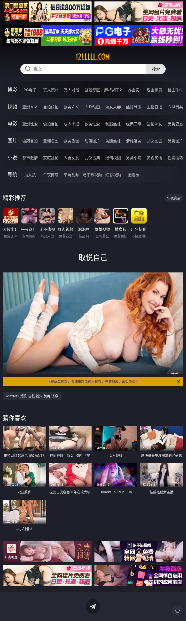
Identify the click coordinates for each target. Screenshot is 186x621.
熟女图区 (154, 140)
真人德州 (51, 90)
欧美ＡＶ (71, 107)
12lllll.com (93, 57)
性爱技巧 (175, 157)
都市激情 (30, 157)
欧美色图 (71, 140)
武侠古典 (92, 157)
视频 (12, 107)
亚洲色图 (51, 140)
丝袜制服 (133, 107)
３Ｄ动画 (92, 107)
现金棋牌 (154, 90)
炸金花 (134, 90)
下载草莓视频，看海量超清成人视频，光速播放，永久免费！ (93, 381)
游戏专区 (92, 90)
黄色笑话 (154, 157)
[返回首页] (177, 610)
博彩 (12, 90)
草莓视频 (71, 174)
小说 (12, 157)
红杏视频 (113, 174)
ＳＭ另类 (175, 107)
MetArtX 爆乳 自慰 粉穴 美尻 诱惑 (32, 396)
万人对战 (71, 90)
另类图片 (175, 140)
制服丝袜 (113, 124)
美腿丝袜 (113, 140)
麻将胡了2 (113, 90)
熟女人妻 (113, 107)
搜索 (156, 69)
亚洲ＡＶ (30, 107)
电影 (12, 123)
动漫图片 (92, 140)
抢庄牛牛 (175, 90)
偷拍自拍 (51, 124)
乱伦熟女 (154, 124)
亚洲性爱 (30, 124)
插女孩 (30, 174)
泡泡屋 (134, 174)
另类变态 (175, 124)
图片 (12, 140)
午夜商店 (51, 174)
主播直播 (154, 107)
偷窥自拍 (30, 140)
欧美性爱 (92, 124)
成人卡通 (71, 124)
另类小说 (133, 157)
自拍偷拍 (51, 107)
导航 (12, 174)
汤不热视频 (92, 174)
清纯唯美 (133, 140)
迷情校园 (113, 157)
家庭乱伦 (51, 157)
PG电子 (30, 90)
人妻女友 (71, 157)
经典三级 (133, 124)
